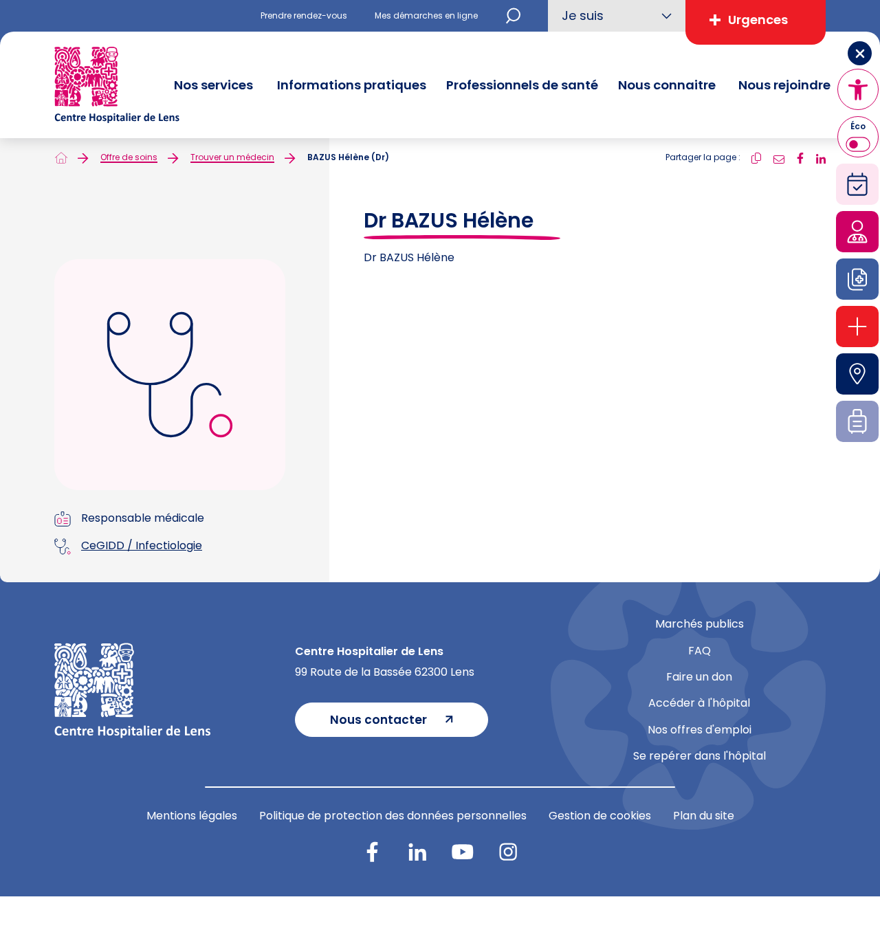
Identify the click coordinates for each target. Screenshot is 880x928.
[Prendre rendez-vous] (857, 184)
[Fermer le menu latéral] (860, 53)
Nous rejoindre (784, 84)
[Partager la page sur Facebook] (800, 157)
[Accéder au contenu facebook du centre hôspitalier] (372, 852)
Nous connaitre (667, 84)
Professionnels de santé (522, 84)
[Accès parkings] (857, 374)
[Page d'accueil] (60, 158)
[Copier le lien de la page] (756, 157)
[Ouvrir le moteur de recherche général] (512, 16)
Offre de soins (128, 157)
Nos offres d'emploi (699, 730)
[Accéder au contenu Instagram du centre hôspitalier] (508, 852)
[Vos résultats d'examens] (857, 279)
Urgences (758, 19)
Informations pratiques (351, 84)
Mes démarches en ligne (426, 15)
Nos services (213, 84)
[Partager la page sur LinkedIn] (821, 157)
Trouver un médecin (232, 157)
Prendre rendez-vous (304, 15)
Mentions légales (191, 816)
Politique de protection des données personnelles (393, 816)
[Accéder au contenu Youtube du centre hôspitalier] (463, 852)
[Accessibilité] (858, 89)
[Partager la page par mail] (778, 157)
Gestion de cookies (600, 816)
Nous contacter (378, 719)
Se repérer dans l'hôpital (699, 756)
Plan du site (703, 816)
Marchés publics (699, 624)
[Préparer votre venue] (857, 421)
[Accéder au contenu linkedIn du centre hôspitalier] (417, 852)
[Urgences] (857, 326)
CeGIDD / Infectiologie (141, 545)
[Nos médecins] (857, 231)
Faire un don (699, 677)
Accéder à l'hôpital (699, 703)
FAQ (699, 651)
